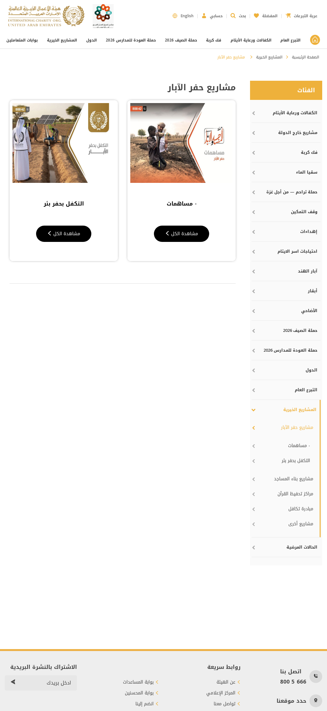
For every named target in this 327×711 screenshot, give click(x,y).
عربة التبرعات (301, 14)
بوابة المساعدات (138, 682)
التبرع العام (290, 40)
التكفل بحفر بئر (296, 460)
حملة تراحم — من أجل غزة (291, 192)
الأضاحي (309, 311)
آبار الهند (307, 271)
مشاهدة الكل (184, 233)
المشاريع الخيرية (62, 40)
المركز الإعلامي (220, 693)
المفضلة (266, 14)
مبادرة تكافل (300, 509)
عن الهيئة (226, 682)
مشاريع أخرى (300, 524)
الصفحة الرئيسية (305, 57)
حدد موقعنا (291, 701)
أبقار (312, 291)
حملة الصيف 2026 (181, 40)
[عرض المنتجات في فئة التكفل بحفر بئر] (63, 143)
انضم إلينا (144, 704)
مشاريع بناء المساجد (293, 479)
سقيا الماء (306, 172)
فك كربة (213, 40)
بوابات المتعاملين (22, 40)
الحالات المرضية (301, 547)
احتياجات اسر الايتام (297, 251)
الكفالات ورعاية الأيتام (251, 40)
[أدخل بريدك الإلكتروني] (13, 683)
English (187, 15)
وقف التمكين (304, 212)
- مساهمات (299, 445)
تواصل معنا (224, 704)
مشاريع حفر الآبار (297, 427)
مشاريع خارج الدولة (297, 133)
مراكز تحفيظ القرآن (295, 494)
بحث (242, 15)
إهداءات (308, 232)
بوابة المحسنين (139, 693)
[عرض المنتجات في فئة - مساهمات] (181, 143)
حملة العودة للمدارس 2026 (131, 40)
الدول (91, 40)
